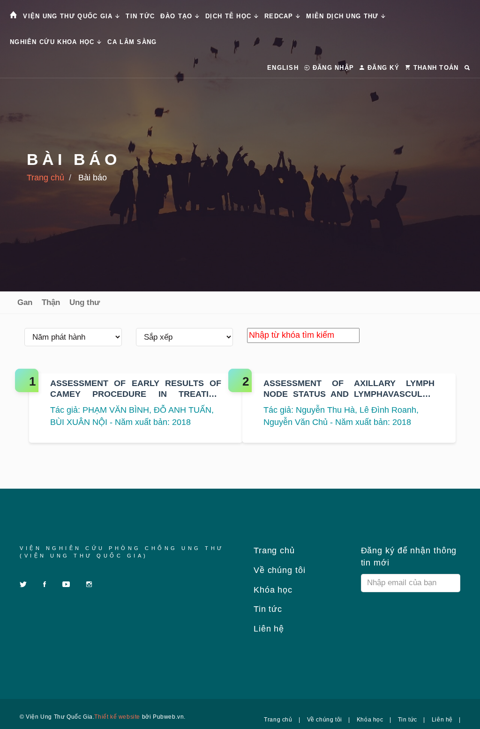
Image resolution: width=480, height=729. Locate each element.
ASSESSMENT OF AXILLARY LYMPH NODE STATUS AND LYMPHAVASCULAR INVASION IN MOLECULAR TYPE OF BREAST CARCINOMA (349, 389)
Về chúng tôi (278, 570)
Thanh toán (434, 67)
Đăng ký (382, 67)
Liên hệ (267, 628)
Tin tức (140, 16)
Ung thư (84, 302)
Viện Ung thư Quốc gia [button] (69, 16)
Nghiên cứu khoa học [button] (53, 41)
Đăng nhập (332, 67)
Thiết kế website (117, 717)
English (283, 67)
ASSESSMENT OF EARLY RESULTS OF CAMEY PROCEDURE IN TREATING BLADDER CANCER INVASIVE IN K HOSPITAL (135, 389)
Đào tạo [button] (177, 16)
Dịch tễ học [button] (229, 16)
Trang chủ (45, 177)
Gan (24, 302)
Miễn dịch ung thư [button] (343, 16)
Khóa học (271, 590)
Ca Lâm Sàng (132, 41)
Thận (51, 302)
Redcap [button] (280, 16)
